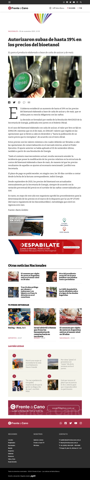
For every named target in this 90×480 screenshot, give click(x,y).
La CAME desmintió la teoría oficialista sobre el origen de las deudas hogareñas (68, 292)
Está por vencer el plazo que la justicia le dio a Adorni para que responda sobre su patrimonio (69, 384)
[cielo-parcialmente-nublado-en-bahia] (53, 364)
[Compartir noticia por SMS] (24, 102)
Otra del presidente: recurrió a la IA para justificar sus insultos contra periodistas (68, 277)
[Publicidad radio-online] (25, 225)
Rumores (11, 456)
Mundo (37, 338)
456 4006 (77, 445)
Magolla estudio (25, 476)
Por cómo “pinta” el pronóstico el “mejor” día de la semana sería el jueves (68, 364)
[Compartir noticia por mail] (29, 102)
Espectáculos (12, 462)
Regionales (11, 442)
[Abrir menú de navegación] (9, 2)
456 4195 (70, 445)
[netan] (45, 316)
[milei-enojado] (51, 276)
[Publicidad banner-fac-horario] (45, 407)
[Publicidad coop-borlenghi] (45, 21)
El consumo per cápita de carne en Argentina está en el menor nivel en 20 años (30, 277)
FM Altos (36, 445)
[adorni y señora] (53, 385)
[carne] (13, 276)
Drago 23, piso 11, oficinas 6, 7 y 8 (70, 448)
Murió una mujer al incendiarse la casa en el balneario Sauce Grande (33, 364)
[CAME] (51, 292)
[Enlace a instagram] (77, 2)
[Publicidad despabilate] (45, 247)
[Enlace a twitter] (70, 2)
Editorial (10, 453)
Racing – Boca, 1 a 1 (16, 328)
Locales (10, 440)
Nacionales (13, 31)
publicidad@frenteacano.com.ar (71, 440)
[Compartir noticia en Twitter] (14, 102)
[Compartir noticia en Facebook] (9, 102)
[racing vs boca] (19, 316)
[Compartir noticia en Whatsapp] (19, 102)
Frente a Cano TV (39, 442)
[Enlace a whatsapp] (64, 2)
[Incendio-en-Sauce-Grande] (18, 364)
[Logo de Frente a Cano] (18, 8)
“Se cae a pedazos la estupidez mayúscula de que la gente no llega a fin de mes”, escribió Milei (34, 385)
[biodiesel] (45, 77)
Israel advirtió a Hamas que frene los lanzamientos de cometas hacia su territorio (45, 332)
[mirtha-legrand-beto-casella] (18, 386)
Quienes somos (38, 440)
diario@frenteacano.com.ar (69, 442)
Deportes (12, 338)
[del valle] (13, 292)
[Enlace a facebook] (67, 2)
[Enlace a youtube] (74, 2)
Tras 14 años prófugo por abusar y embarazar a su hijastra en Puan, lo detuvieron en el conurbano (29, 292)
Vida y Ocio (11, 459)
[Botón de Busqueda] (81, 2)
